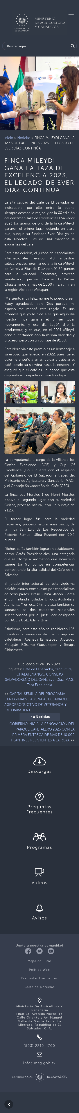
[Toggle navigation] (71, 13)
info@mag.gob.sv (39, 1063)
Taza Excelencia (39, 685)
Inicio (8, 138)
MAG (69, 679)
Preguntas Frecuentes (39, 978)
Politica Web (39, 970)
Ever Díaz (56, 679)
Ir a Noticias (39, 717)
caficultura (63, 669)
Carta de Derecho (39, 987)
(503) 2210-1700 (39, 1046)
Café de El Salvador (38, 669)
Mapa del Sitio (40, 961)
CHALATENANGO (30, 674)
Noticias (23, 138)
